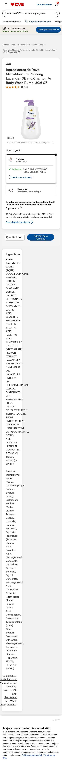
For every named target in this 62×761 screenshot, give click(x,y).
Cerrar (56, 719)
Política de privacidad (32, 755)
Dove (8, 63)
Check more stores (21, 177)
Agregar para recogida (41, 237)
